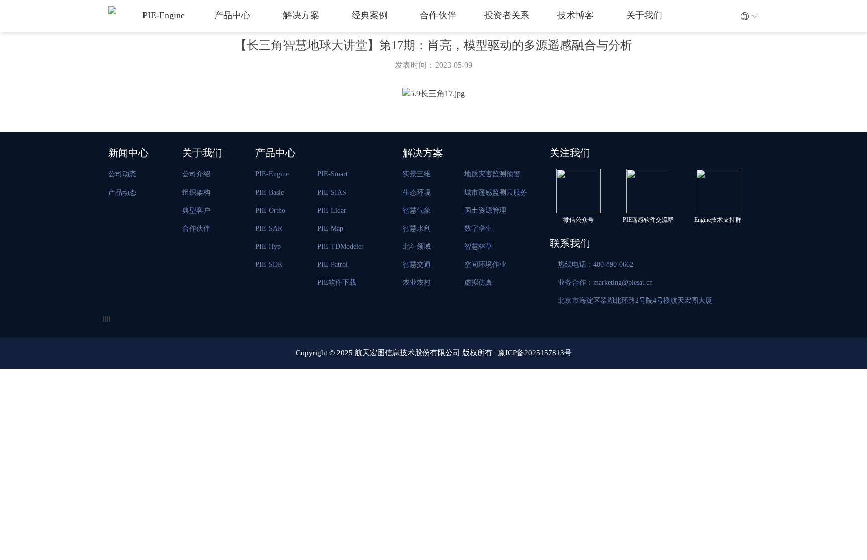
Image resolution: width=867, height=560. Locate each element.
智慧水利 (417, 228)
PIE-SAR (268, 228)
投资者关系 (506, 15)
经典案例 (370, 15)
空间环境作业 (485, 264)
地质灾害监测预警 (492, 174)
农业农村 (417, 282)
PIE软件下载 (336, 282)
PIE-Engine (163, 15)
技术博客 (575, 15)
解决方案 (301, 15)
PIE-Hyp (268, 246)
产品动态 (122, 192)
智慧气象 (417, 210)
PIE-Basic (269, 192)
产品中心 (232, 15)
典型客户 (196, 210)
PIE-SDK (269, 264)
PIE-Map (330, 228)
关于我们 (644, 15)
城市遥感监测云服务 (495, 192)
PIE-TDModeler (340, 246)
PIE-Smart (332, 174)
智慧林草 (478, 246)
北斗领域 (417, 246)
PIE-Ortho (270, 210)
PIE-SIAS (331, 192)
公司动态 (122, 174)
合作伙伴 (438, 15)
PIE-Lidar (331, 210)
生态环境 (417, 192)
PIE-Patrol (332, 264)
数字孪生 (478, 228)
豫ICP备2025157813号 (535, 353)
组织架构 (196, 192)
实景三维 (417, 174)
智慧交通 (417, 264)
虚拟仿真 (478, 282)
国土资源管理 (485, 210)
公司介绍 (196, 174)
